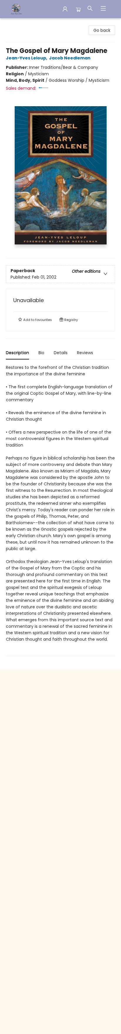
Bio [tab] (41, 353)
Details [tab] (61, 353)
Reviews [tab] (85, 353)
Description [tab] (17, 353)
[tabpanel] (60, 510)
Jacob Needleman (69, 58)
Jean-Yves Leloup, (27, 58)
